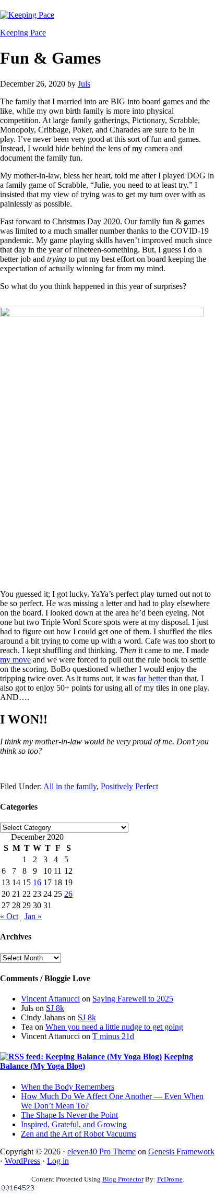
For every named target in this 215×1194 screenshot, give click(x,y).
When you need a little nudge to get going (114, 1026)
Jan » (33, 916)
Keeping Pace (23, 32)
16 (37, 882)
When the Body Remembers (67, 1086)
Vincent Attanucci (50, 998)
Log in (58, 1160)
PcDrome (170, 1179)
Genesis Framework (181, 1151)
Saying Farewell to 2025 (132, 998)
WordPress (22, 1160)
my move (15, 659)
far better (151, 678)
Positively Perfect (129, 786)
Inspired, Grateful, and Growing (74, 1124)
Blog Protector (123, 1179)
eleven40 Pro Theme (101, 1151)
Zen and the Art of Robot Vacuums (78, 1133)
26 (68, 893)
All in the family (70, 786)
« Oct (9, 916)
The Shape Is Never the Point (69, 1115)
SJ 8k (55, 1008)
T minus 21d (113, 1036)
